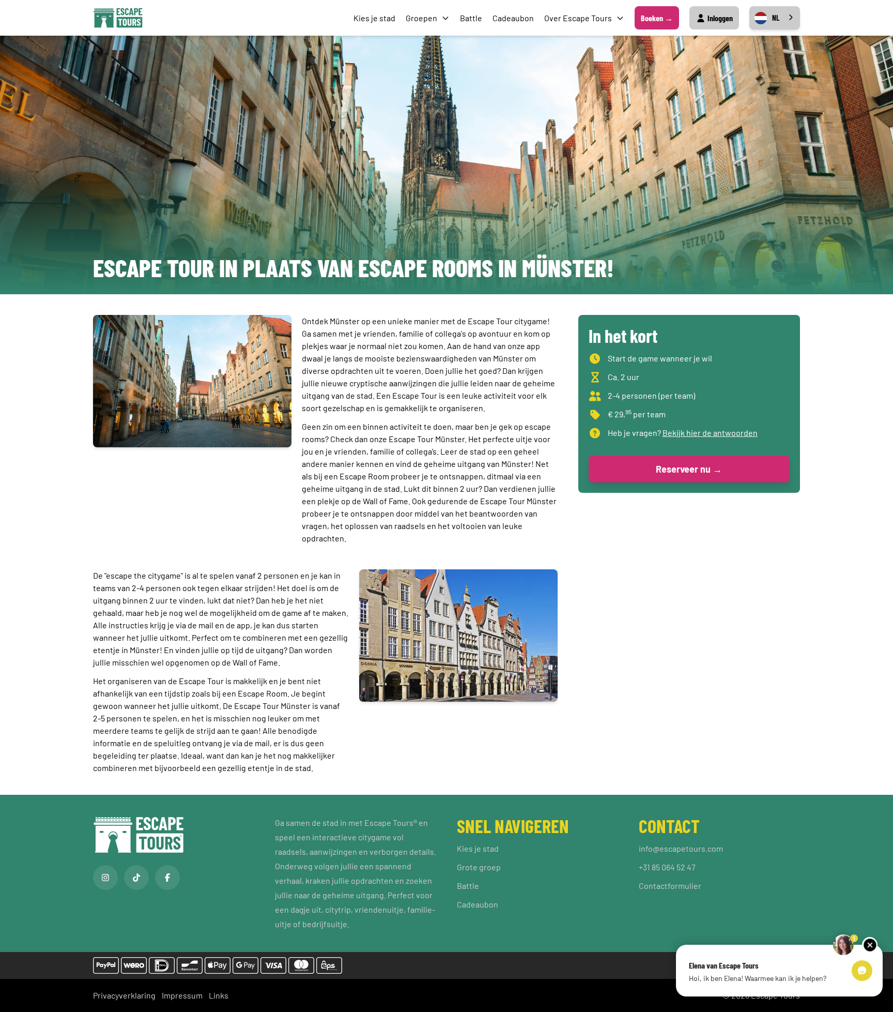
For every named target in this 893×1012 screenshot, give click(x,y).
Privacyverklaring (124, 995)
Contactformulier (670, 885)
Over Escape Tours (578, 18)
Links (218, 995)
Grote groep (479, 867)
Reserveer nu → (689, 469)
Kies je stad (374, 18)
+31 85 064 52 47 (667, 867)
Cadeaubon (513, 18)
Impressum (182, 995)
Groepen (421, 18)
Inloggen (719, 18)
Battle (471, 18)
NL (775, 17)
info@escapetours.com (681, 848)
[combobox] (774, 17)
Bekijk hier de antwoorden (710, 432)
